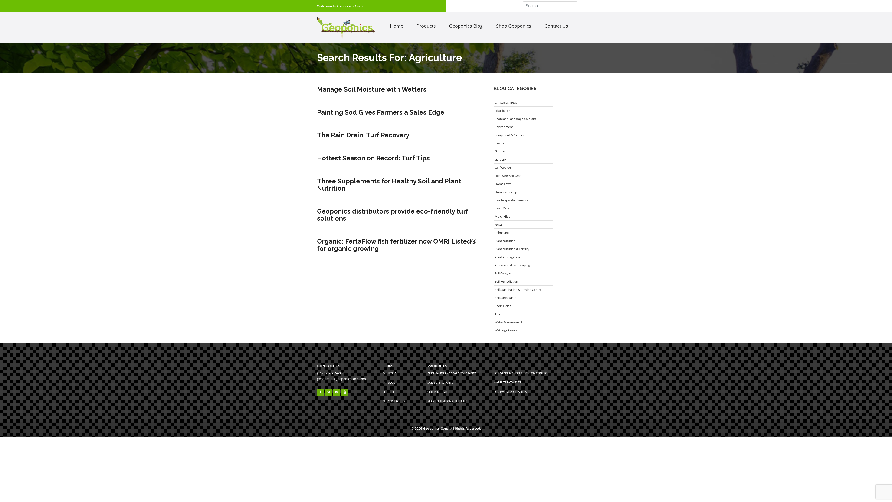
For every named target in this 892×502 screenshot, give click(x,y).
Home (396, 26)
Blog (391, 383)
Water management (508, 322)
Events (499, 143)
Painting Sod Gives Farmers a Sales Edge (380, 112)
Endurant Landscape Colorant (515, 119)
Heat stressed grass (508, 176)
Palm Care (502, 233)
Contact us (556, 26)
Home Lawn (503, 184)
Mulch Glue (502, 216)
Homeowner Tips (506, 192)
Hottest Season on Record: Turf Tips (373, 158)
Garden (500, 151)
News (498, 224)
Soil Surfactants (505, 298)
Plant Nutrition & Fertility (512, 249)
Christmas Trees (506, 102)
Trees (498, 314)
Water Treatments (507, 382)
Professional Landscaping (512, 265)
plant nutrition (505, 241)
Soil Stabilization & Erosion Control (518, 289)
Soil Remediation (506, 281)
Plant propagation (507, 257)
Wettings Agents (506, 330)
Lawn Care (502, 208)
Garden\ (500, 159)
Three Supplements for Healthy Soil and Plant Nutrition (389, 185)
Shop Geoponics (513, 26)
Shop (391, 392)
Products (426, 26)
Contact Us (396, 401)
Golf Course (503, 167)
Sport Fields (503, 306)
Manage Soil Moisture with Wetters (371, 89)
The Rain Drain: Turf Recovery (363, 135)
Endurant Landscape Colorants (451, 373)
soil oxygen (503, 273)
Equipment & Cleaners (510, 135)
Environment (504, 127)
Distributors (503, 111)
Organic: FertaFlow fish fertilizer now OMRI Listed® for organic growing (396, 245)
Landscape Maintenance (511, 200)
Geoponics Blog (466, 26)
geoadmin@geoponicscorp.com (341, 378)
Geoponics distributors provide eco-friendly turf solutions (392, 215)
